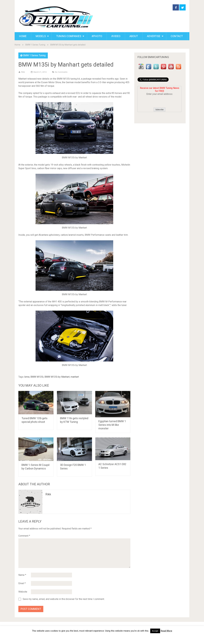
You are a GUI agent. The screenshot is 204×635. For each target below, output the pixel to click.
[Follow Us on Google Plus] (141, 69)
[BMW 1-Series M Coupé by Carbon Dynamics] (35, 449)
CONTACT (177, 36)
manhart (75, 376)
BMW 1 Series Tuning (35, 45)
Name (22, 575)
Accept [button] (155, 631)
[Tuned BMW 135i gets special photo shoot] (35, 402)
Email (22, 583)
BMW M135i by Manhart (57, 376)
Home (17, 45)
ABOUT (133, 36)
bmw (26, 376)
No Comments (61, 72)
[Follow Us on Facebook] (148, 69)
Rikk (23, 72)
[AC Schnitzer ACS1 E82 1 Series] (112, 448)
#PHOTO (97, 36)
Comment (24, 535)
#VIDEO (115, 36)
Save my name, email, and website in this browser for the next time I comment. (64, 599)
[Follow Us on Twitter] (156, 69)
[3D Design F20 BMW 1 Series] (74, 449)
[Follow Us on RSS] (178, 69)
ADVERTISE (153, 36)
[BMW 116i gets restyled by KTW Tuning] (74, 402)
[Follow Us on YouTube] (171, 69)
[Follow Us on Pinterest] (163, 69)
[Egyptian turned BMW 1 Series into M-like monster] (112, 404)
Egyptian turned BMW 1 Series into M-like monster (112, 425)
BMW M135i (36, 376)
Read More (166, 630)
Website (22, 591)
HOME (23, 36)
